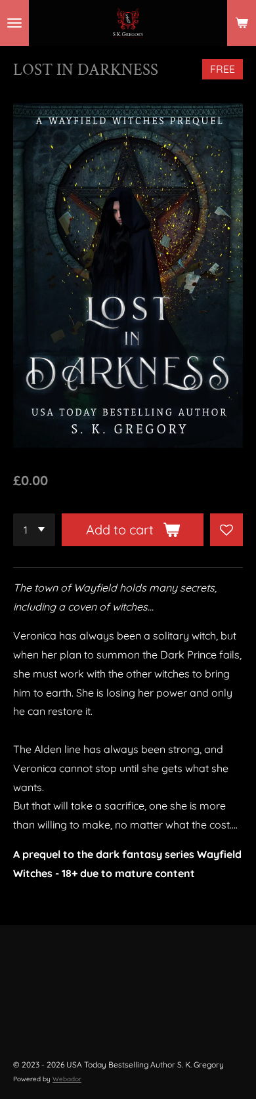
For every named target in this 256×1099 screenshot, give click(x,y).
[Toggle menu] (14, 23)
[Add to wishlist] (226, 529)
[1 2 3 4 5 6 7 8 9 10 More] (34, 529)
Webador (67, 1079)
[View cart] (241, 23)
